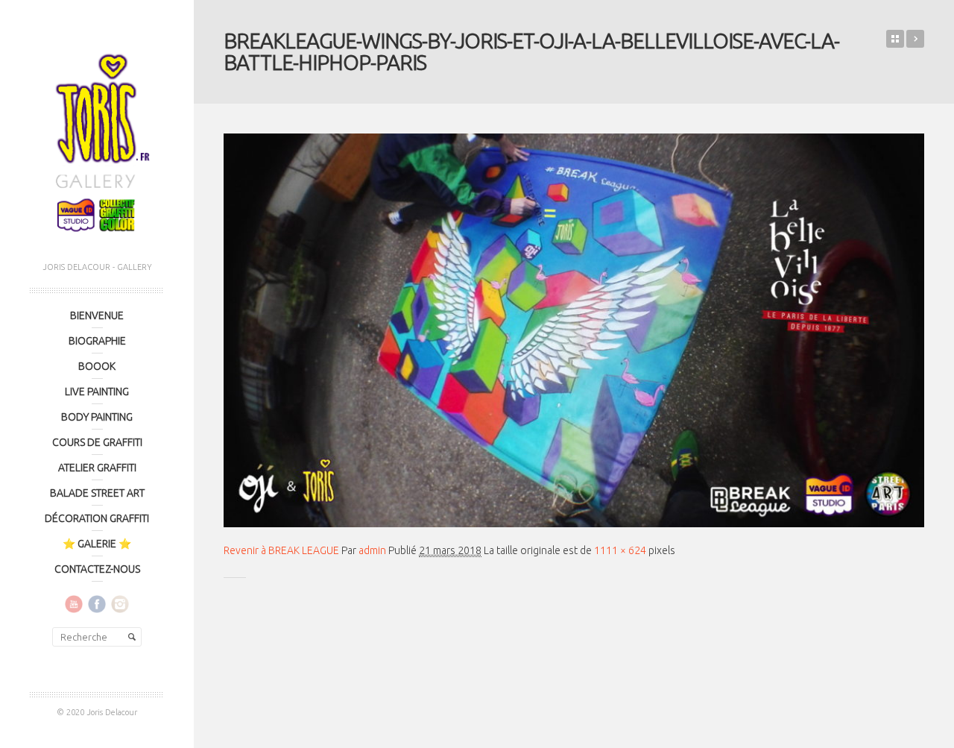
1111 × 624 (620, 550)
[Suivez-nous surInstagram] (120, 603)
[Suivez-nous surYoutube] (74, 603)
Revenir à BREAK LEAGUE (281, 550)
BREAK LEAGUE (915, 39)
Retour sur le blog (895, 39)
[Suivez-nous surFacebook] (97, 603)
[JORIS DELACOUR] (97, 138)
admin (372, 550)
